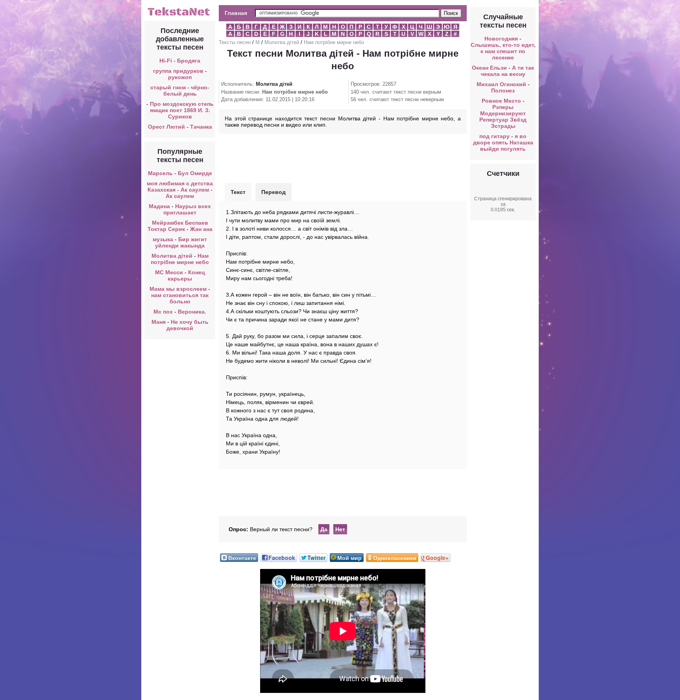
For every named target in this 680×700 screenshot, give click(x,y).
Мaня (159, 322)
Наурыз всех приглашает (187, 209)
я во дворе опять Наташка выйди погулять (503, 142)
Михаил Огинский (501, 84)
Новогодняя (501, 38)
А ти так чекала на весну (507, 71)
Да (323, 529)
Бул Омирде (195, 173)
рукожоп (180, 77)
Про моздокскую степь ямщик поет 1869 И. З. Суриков (182, 110)
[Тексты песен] (179, 15)
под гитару (494, 136)
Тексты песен (235, 42)
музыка (163, 239)
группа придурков (178, 71)
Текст (238, 192)
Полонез (503, 90)
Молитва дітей (172, 256)
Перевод (273, 192)
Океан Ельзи (489, 68)
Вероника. (192, 311)
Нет (340, 529)
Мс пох (163, 311)
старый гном (168, 87)
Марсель (160, 173)
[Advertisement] (343, 157)
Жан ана (201, 229)
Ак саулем (180, 196)
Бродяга (188, 60)
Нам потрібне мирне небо (180, 259)
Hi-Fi (165, 60)
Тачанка (201, 127)
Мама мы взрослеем (178, 289)
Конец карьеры (186, 275)
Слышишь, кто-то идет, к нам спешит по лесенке (503, 51)
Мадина (159, 206)
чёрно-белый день (186, 90)
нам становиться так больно (180, 298)
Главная (236, 13)
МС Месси (170, 272)
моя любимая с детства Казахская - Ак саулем (180, 186)
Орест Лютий (166, 127)
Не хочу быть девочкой (187, 325)
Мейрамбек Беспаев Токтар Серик (178, 226)
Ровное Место (501, 101)
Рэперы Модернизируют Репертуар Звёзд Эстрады (503, 116)
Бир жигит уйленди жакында (181, 242)
